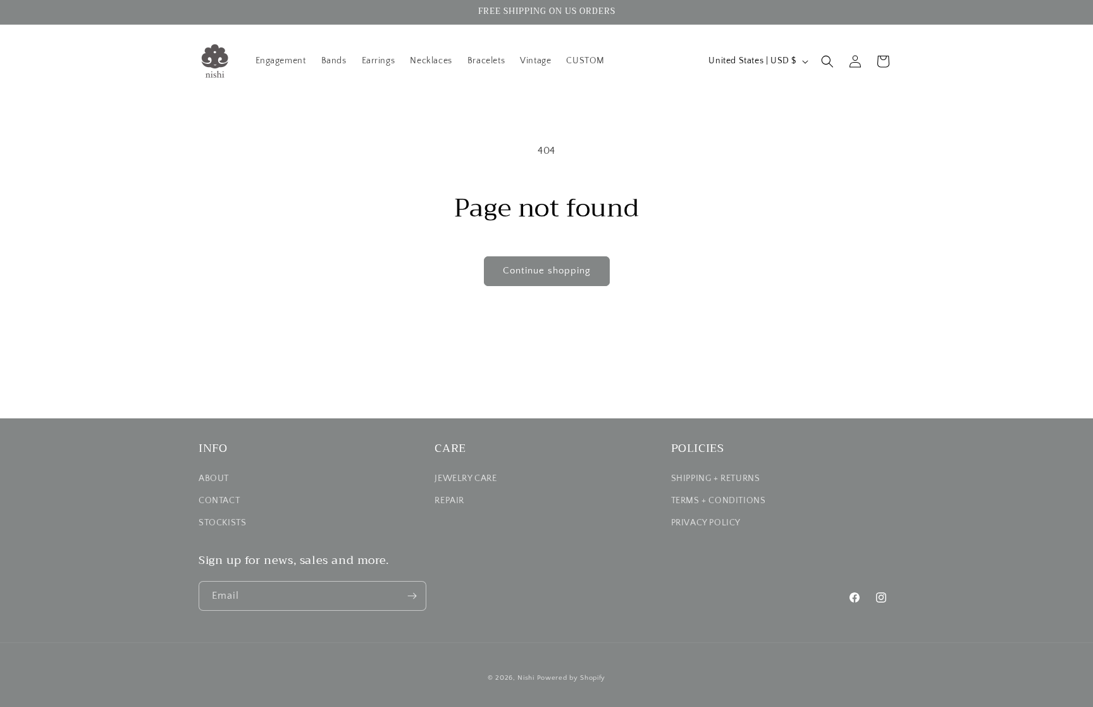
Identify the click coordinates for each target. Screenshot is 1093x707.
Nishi (525, 678)
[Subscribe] (412, 596)
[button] (827, 61)
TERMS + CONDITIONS (718, 501)
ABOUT (214, 478)
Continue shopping (547, 270)
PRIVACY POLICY (706, 523)
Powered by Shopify (571, 678)
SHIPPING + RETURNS (715, 478)
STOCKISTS (222, 523)
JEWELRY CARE (466, 478)
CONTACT (219, 501)
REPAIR (449, 501)
